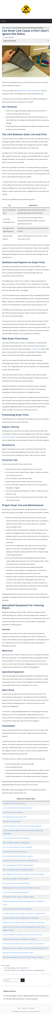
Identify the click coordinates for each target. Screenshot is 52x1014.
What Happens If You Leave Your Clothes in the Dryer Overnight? (23, 874)
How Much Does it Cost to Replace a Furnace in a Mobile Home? (24, 970)
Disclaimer (32, 1008)
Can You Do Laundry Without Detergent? (16, 892)
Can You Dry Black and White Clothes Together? (18, 856)
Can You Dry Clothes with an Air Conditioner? (17, 909)
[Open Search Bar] (50, 21)
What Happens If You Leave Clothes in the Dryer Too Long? (21, 888)
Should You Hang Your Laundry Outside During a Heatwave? (22, 826)
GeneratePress (36, 1011)
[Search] (23, 980)
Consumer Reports (10, 437)
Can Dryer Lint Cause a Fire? (12, 821)
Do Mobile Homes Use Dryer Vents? (14, 803)
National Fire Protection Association (29, 91)
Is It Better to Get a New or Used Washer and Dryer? (19, 939)
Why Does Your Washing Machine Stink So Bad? (18, 953)
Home (19, 1008)
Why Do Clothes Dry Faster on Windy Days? (16, 843)
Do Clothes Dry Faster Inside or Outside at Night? (18, 897)
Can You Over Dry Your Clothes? (13, 812)
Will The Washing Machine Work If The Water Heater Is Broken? (23, 957)
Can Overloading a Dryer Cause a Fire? (15, 817)
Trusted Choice (36, 349)
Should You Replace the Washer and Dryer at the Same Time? (22, 935)
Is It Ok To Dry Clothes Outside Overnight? (16, 838)
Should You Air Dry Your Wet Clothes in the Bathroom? (20, 861)
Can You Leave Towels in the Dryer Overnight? (17, 847)
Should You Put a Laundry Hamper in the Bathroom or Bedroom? (24, 922)
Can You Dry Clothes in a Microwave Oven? (16, 883)
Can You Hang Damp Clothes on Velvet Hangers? (18, 865)
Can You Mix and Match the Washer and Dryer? (18, 808)
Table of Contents (9, 41)
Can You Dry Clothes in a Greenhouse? (15, 852)
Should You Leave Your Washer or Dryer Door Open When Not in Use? (25, 948)
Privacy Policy (25, 1008)
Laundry (7, 965)
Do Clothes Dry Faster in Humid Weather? (16, 879)
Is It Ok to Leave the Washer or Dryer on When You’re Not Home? (23, 944)
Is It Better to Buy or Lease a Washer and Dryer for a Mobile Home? (24, 913)
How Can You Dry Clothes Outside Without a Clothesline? (21, 918)
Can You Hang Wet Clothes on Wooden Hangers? (18, 870)
